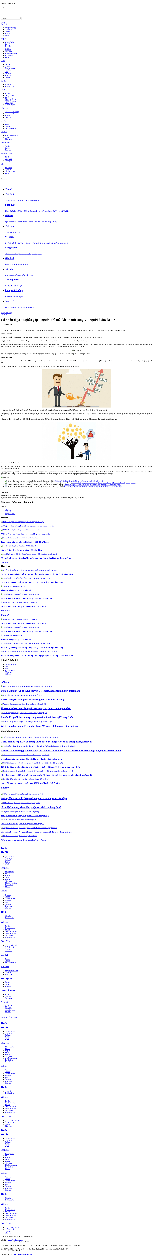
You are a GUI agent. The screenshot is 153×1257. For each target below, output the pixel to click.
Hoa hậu (8, 70)
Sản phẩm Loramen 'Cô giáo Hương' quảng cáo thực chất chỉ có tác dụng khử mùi (36, 558)
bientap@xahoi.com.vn (15, 1240)
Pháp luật (4, 39)
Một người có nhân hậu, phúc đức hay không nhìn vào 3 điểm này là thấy (79, 481)
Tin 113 (7, 44)
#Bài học (8, 510)
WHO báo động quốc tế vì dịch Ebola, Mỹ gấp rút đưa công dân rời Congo (40, 726)
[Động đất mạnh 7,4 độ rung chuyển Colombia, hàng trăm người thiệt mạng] (26, 686)
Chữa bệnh (8, 137)
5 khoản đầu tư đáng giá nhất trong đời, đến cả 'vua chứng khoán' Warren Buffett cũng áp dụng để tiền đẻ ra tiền (61, 750)
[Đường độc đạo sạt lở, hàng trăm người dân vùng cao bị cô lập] (22, 522)
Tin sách (8, 173)
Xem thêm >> (5, 562)
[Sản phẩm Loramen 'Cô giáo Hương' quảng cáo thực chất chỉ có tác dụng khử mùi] (29, 554)
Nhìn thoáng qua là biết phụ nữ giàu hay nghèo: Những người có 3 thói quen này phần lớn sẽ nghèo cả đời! (47, 775)
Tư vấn (7, 93)
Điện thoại (8, 117)
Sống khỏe (8, 139)
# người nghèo (10, 514)
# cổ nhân (8, 512)
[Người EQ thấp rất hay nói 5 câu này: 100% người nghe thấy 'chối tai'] (25, 779)
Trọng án (8, 50)
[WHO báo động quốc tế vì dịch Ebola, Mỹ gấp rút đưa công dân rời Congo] (26, 721)
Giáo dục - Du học (11, 99)
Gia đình (4, 121)
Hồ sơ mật (8, 51)
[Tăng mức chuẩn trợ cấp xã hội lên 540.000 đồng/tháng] (20, 538)
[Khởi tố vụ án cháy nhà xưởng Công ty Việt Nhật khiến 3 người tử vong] (25, 578)
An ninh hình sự (10, 664)
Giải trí (3, 61)
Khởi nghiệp (9, 103)
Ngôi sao (8, 64)
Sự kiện (5, 682)
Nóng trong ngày (10, 28)
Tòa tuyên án (9, 42)
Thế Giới (4, 24)
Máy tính (8, 115)
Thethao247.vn (10, 670)
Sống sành (8, 159)
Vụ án (7, 35)
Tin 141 (7, 57)
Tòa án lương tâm (11, 53)
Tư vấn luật (9, 55)
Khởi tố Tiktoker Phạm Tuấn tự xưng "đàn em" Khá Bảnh (26, 598)
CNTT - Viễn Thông (12, 112)
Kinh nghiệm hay (10, 128)
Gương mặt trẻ (10, 171)
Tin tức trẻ (8, 168)
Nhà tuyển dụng (10, 101)
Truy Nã (8, 46)
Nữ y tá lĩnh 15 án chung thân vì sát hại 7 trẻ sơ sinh (23, 606)
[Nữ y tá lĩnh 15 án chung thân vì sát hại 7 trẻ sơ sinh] (19, 602)
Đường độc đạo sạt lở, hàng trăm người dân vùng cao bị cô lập (28, 526)
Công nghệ (8, 672)
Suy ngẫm (8, 161)
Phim (6, 72)
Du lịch (7, 148)
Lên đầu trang (12, 1017)
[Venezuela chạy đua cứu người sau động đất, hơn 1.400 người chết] (23, 704)
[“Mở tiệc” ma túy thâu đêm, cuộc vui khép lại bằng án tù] (20, 530)
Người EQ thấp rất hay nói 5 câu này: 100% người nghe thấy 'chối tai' (31, 783)
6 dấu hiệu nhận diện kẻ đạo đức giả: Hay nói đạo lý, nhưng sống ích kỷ (32, 759)
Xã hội (7, 668)
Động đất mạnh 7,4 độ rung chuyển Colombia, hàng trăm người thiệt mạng (40, 690)
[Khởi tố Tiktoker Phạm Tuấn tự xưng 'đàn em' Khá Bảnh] (20, 594)
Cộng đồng (8, 170)
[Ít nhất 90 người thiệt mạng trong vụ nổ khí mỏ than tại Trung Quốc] (24, 713)
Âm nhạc (8, 74)
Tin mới (5, 615)
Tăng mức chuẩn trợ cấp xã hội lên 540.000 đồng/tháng (25, 542)
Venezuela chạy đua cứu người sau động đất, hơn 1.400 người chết (36, 708)
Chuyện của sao (10, 68)
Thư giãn (8, 150)
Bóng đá (8, 84)
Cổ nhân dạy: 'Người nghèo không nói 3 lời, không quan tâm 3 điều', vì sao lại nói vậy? (93, 486)
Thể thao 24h (9, 86)
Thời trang (8, 75)
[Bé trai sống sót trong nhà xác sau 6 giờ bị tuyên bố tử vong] (21, 695)
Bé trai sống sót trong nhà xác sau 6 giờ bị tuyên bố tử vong (32, 699)
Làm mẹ (7, 126)
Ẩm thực (8, 146)
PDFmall (8, 674)
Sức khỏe (4, 132)
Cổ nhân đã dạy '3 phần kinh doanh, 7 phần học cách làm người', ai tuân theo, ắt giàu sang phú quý (104, 483)
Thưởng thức (5, 142)
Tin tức (3, 22)
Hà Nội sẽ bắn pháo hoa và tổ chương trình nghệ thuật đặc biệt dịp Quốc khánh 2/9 (37, 574)
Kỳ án (7, 48)
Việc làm (4, 90)
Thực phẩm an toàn (11, 135)
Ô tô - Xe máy (9, 113)
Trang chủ (4, 1017)
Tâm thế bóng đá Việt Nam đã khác (16, 590)
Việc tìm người (10, 105)
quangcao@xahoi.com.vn (22, 1254)
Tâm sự (7, 124)
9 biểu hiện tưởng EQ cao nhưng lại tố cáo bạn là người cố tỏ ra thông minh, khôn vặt (46, 741)
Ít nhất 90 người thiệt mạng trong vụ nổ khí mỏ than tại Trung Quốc (37, 717)
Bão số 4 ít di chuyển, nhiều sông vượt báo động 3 (22, 550)
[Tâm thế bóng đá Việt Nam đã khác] (13, 586)
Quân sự (8, 31)
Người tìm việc (10, 95)
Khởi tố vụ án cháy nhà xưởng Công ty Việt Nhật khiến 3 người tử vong (32, 582)
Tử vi (7, 157)
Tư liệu (7, 33)
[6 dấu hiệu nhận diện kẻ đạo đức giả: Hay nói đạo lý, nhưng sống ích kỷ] (25, 755)
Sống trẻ (3, 164)
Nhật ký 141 (9, 666)
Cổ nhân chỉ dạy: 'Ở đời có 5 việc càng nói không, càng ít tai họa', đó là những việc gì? (92, 485)
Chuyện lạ (8, 29)
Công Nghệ (5, 108)
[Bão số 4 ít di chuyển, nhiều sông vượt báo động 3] (18, 546)
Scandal (7, 66)
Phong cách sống (6, 153)
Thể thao (4, 81)
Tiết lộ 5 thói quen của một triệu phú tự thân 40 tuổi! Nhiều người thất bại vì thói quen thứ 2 (40, 767)
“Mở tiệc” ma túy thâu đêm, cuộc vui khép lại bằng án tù (25, 534)
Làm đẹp (8, 77)
